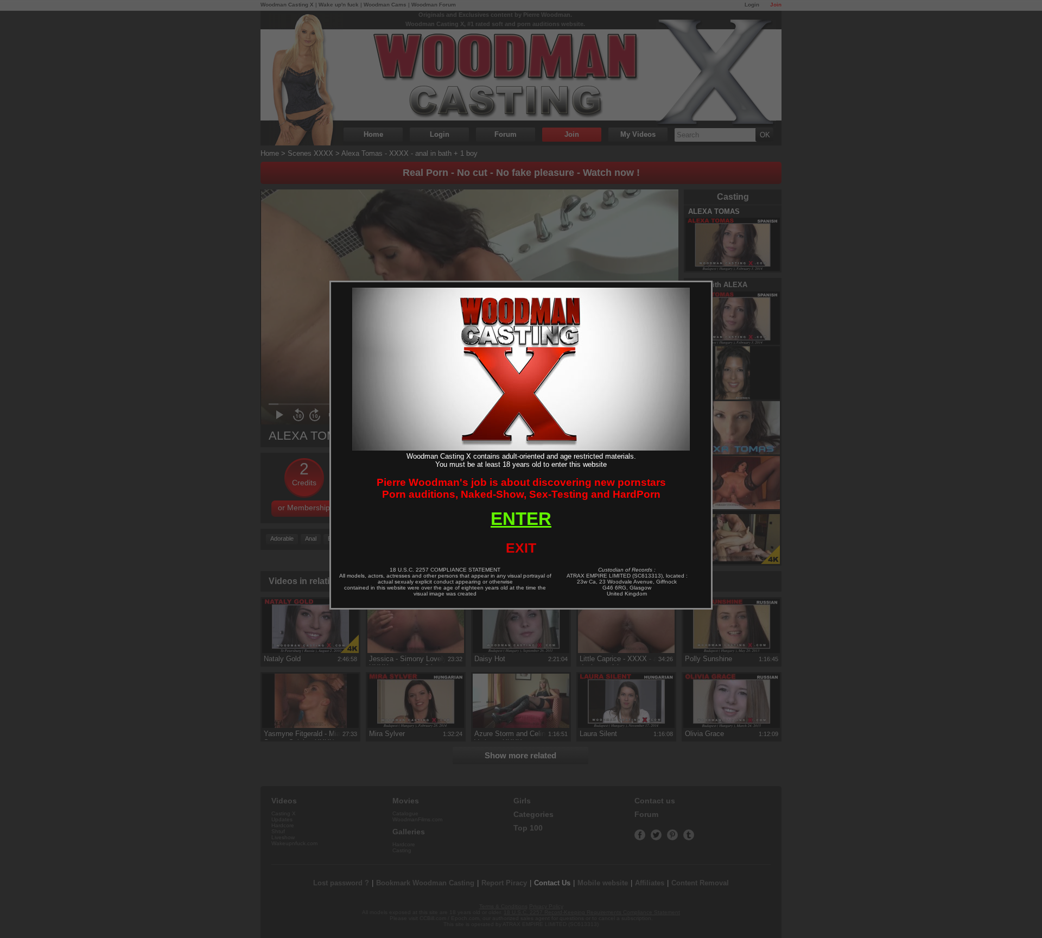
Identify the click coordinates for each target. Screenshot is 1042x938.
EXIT (521, 547)
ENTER (521, 519)
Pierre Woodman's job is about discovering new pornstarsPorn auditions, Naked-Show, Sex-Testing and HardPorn (521, 488)
